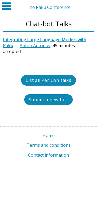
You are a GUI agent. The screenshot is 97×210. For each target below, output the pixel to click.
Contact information (48, 155)
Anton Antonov (35, 45)
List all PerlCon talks (48, 80)
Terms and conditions (49, 145)
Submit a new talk (48, 100)
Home (49, 135)
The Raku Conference (49, 7)
